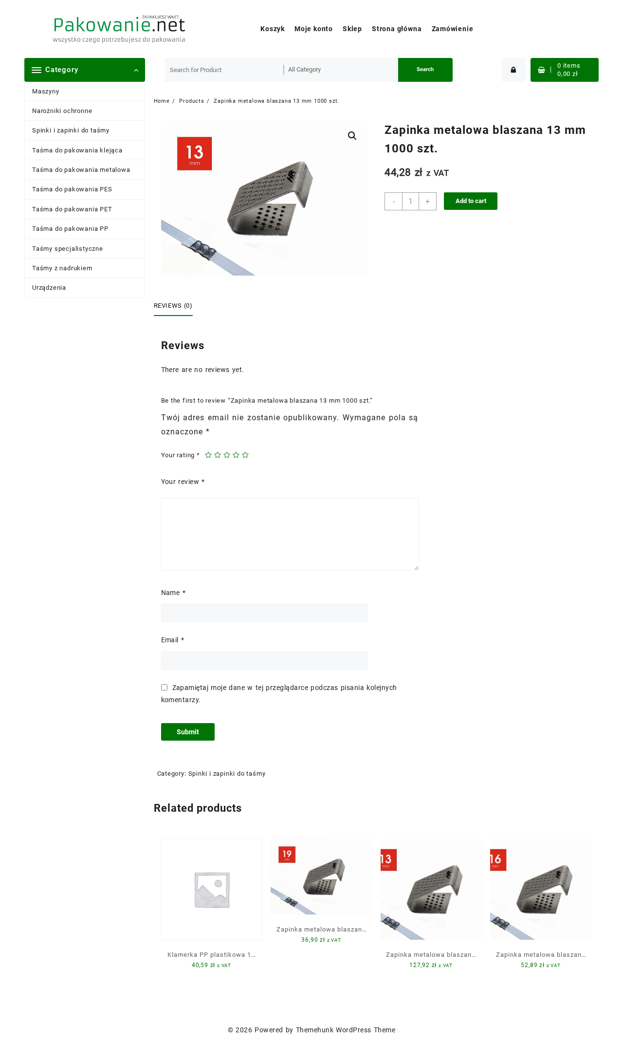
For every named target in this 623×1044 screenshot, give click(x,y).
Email (172, 640)
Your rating (180, 455)
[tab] (177, 306)
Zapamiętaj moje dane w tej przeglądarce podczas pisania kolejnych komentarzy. (279, 694)
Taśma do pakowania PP (70, 228)
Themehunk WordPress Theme (345, 1030)
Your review (183, 481)
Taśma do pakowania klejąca (77, 150)
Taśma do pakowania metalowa (81, 169)
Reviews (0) (173, 305)
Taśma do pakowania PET (72, 209)
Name (173, 593)
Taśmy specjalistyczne (67, 248)
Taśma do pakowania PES (72, 189)
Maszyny (45, 91)
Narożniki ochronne (62, 110)
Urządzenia (49, 287)
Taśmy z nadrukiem (62, 268)
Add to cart (471, 201)
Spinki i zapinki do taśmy (71, 130)
